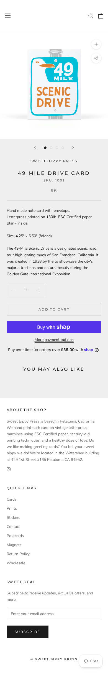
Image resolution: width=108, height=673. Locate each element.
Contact (13, 526)
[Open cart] (100, 15)
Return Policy (18, 554)
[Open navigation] (8, 16)
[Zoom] (96, 44)
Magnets (14, 545)
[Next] (73, 147)
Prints (12, 508)
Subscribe (27, 632)
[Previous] (35, 147)
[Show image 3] (57, 147)
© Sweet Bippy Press (54, 659)
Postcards (15, 535)
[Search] (90, 15)
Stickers (13, 517)
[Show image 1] (45, 147)
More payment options (54, 339)
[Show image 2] (51, 147)
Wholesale (16, 563)
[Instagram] (9, 469)
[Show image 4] (62, 147)
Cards (12, 499)
